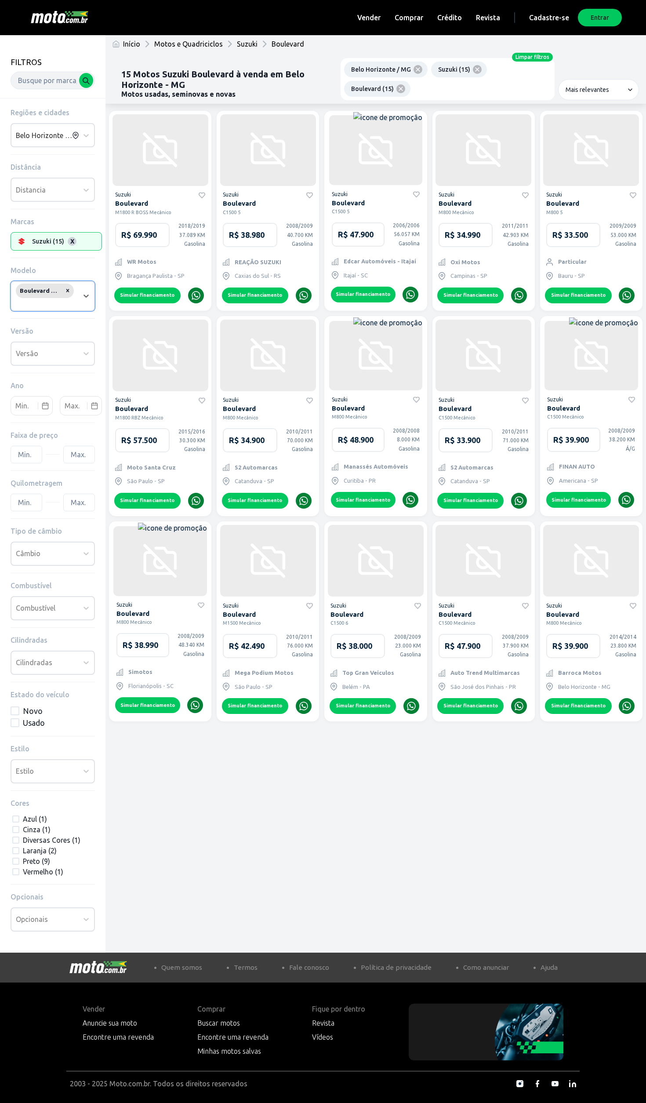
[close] (418, 69)
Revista (488, 18)
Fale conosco (309, 967)
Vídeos (322, 1037)
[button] (68, 290)
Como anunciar (486, 967)
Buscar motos (218, 1023)
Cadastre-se (549, 18)
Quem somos (181, 967)
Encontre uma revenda (118, 1037)
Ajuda (549, 967)
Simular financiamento (147, 295)
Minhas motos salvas (229, 1051)
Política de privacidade (396, 967)
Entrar (600, 17)
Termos (246, 967)
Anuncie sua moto (110, 1023)
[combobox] (53, 80)
